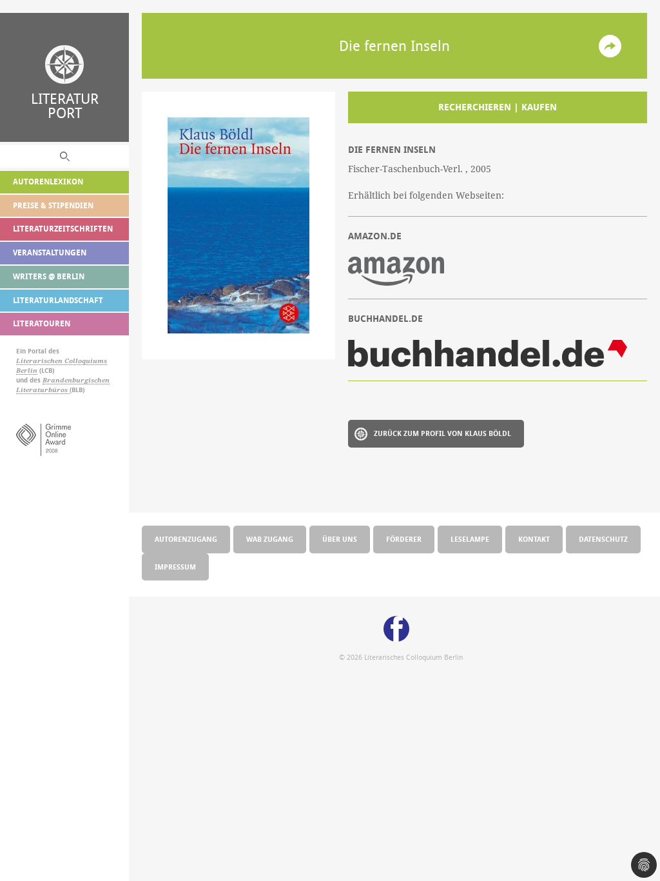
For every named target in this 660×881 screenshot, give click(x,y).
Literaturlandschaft (58, 300)
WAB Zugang (269, 539)
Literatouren (41, 323)
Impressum (175, 566)
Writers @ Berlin (48, 276)
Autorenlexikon (48, 181)
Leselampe (470, 539)
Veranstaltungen (49, 252)
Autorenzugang (186, 539)
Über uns (339, 539)
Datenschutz (603, 539)
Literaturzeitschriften (63, 228)
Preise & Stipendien (53, 205)
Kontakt (534, 539)
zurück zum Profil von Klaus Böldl (442, 433)
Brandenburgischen (76, 380)
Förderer (404, 539)
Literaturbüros (43, 389)
